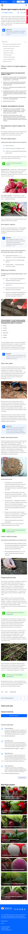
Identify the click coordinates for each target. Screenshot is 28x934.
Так (20, 698)
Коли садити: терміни (8, 50)
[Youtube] (22, 909)
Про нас (2, 923)
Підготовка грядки (7, 55)
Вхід (21, 1)
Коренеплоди (13, 692)
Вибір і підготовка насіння (9, 57)
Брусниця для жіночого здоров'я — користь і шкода (15, 748)
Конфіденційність (4, 921)
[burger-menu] (26, 5)
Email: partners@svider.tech (6, 929)
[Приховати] (25, 42)
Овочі (6, 692)
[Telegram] (20, 909)
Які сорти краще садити (8, 48)
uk (15, 2)
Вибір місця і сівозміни (8, 52)
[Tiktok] (25, 909)
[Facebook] (15, 909)
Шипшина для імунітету (10, 736)
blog (4, 1)
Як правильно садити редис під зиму (11, 46)
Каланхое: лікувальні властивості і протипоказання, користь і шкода (12, 773)
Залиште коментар (7, 712)
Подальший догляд (7, 61)
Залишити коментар (14, 715)
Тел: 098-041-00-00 (4, 928)
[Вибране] (26, 2)
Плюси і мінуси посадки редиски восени (12, 44)
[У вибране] (24, 789)
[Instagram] (17, 909)
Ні (24, 698)
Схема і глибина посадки (8, 59)
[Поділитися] (18, 12)
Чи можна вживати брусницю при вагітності (14, 761)
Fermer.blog (2, 5)
